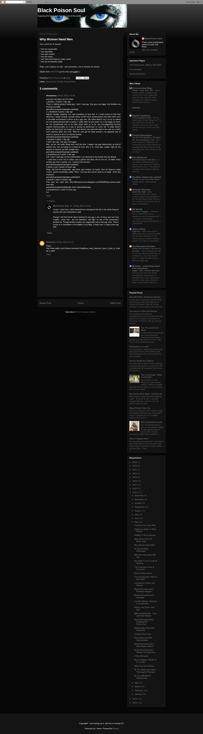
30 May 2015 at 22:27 (65, 242)
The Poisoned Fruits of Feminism (144, 568)
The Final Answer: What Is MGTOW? (151, 376)
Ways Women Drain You (140, 408)
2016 (134, 488)
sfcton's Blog (138, 229)
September (140, 507)
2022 (134, 470)
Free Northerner (139, 157)
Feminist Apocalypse (142, 135)
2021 (134, 473)
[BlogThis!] (79, 78)
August (138, 511)
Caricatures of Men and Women (143, 311)
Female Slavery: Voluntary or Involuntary (145, 602)
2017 (134, 485)
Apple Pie (136, 231)
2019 (134, 477)
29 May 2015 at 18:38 (66, 96)
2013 (134, 703)
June (137, 518)
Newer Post (45, 303)
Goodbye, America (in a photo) (146, 177)
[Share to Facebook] (85, 78)
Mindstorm (51, 242)
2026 (134, 462)
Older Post (115, 303)
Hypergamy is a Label (138, 346)
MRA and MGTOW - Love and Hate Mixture (145, 614)
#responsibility (70, 82)
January (138, 694)
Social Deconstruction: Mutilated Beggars (144, 590)
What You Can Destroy (144, 666)
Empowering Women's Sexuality (144, 596)
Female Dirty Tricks (142, 634)
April (137, 683)
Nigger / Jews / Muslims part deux (146, 271)
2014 (134, 699)
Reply (48, 196)
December (139, 495)
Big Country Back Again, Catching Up (145, 394)
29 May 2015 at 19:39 (81, 206)
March (138, 686)
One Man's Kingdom (140, 212)
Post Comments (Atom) (85, 312)
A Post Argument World (141, 118)
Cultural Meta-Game (143, 573)
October (138, 503)
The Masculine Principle (143, 246)
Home (81, 303)
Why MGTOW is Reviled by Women (144, 297)
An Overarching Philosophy (141, 550)
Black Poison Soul (61, 10)
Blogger (116, 729)
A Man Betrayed (141, 656)
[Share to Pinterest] (87, 78)
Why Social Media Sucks (151, 422)
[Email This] (77, 78)
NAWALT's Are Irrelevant (144, 535)
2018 (134, 481)
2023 (134, 466)
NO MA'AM (137, 209)
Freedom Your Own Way (145, 525)
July (137, 514)
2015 (134, 492)
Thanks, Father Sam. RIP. (143, 90)
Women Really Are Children (141, 361)
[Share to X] (82, 78)
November (139, 499)
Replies (52, 201)
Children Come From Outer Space (146, 179)
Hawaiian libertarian (141, 189)
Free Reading (135, 69)
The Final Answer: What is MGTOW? (145, 65)
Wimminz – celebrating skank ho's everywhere (146, 267)
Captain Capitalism (141, 115)
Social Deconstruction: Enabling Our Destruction (144, 621)
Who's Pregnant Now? (139, 439)
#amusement (51, 82)
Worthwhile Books (137, 74)
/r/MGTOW (54, 72)
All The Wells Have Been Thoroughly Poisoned (145, 671)
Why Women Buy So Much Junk (143, 540)
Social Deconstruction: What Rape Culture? (144, 645)
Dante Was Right (139, 192)
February (139, 690)
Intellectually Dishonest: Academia (144, 629)
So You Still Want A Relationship (142, 677)
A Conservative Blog (141, 88)
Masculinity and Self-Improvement (143, 639)
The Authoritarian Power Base (144, 160)
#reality (60, 82)
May (137, 522)
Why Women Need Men (144, 545)
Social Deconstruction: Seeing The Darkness (144, 651)
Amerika (136, 108)
